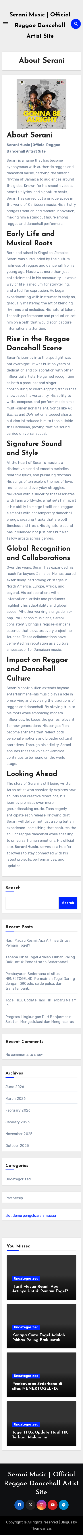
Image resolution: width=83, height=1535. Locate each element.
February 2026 (18, 1110)
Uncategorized (18, 1179)
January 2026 (18, 1122)
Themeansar (41, 1528)
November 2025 (19, 1134)
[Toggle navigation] (5, 23)
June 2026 (15, 1087)
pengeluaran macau (39, 1215)
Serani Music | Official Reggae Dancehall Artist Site (40, 25)
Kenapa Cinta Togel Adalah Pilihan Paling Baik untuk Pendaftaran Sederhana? (38, 1340)
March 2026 (16, 1098)
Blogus (66, 1522)
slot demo (14, 1215)
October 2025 (17, 1146)
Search (13, 888)
